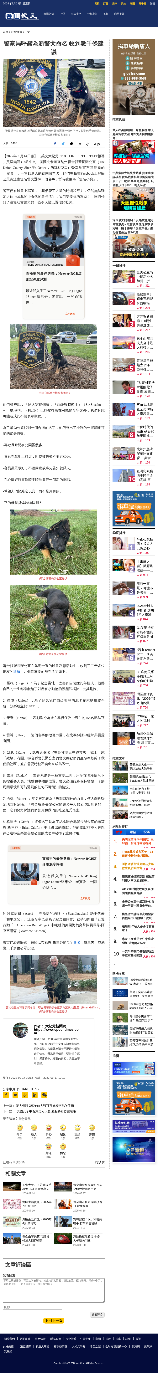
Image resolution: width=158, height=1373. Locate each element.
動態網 (148, 1346)
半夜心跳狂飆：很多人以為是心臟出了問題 (145, 544)
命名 (76, 942)
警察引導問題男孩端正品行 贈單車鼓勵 (141, 1044)
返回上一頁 (53, 1321)
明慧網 (136, 1346)
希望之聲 (95, 1346)
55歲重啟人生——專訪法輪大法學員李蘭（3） (141, 768)
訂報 (105, 3)
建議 (16, 672)
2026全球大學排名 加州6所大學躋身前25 (146, 610)
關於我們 (9, 1338)
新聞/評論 (49, 13)
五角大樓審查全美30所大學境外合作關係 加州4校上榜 (145, 409)
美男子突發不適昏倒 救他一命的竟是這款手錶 (141, 996)
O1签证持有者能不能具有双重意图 (145, 632)
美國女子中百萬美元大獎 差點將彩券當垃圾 (46, 1111)
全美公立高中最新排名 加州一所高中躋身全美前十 (145, 276)
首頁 (5, 31)
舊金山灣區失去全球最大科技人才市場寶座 (145, 343)
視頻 (105, 13)
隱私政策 (55, 1338)
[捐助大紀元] (134, 1131)
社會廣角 (16, 31)
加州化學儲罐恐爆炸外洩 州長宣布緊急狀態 (145, 738)
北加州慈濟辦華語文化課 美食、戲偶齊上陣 (145, 453)
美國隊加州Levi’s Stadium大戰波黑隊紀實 (141, 780)
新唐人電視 (42, 1346)
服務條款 (40, 1338)
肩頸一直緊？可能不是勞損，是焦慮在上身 (145, 588)
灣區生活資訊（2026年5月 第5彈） (146, 698)
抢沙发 (100, 1162)
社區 (62, 13)
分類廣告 (92, 13)
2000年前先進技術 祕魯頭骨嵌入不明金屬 (141, 1008)
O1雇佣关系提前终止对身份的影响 (145, 676)
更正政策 (24, 1338)
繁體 (152, 3)
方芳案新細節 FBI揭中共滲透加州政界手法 (145, 321)
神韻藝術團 (60, 1346)
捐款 (123, 3)
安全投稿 (71, 1338)
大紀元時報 (78, 1346)
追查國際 (25, 1346)
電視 (96, 3)
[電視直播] (134, 1160)
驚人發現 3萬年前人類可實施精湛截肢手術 (45, 1105)
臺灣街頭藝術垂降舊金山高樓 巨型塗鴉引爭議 (145, 475)
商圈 (132, 3)
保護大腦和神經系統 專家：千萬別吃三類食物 (141, 984)
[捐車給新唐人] (134, 113)
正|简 (97, 144)
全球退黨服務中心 (116, 1346)
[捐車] (134, 525)
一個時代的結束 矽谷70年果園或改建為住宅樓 (145, 431)
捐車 (114, 3)
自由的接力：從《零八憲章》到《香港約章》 (139, 792)
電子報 (142, 3)
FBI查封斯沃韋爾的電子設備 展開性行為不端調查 (146, 387)
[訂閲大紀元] (134, 1073)
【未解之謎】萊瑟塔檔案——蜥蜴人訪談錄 (145, 566)
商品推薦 (119, 13)
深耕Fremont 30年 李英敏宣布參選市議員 (146, 654)
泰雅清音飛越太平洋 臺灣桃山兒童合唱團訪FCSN (145, 365)
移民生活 (76, 13)
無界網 (8, 1351)
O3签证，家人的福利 (145, 719)
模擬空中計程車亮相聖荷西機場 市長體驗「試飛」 (145, 299)
